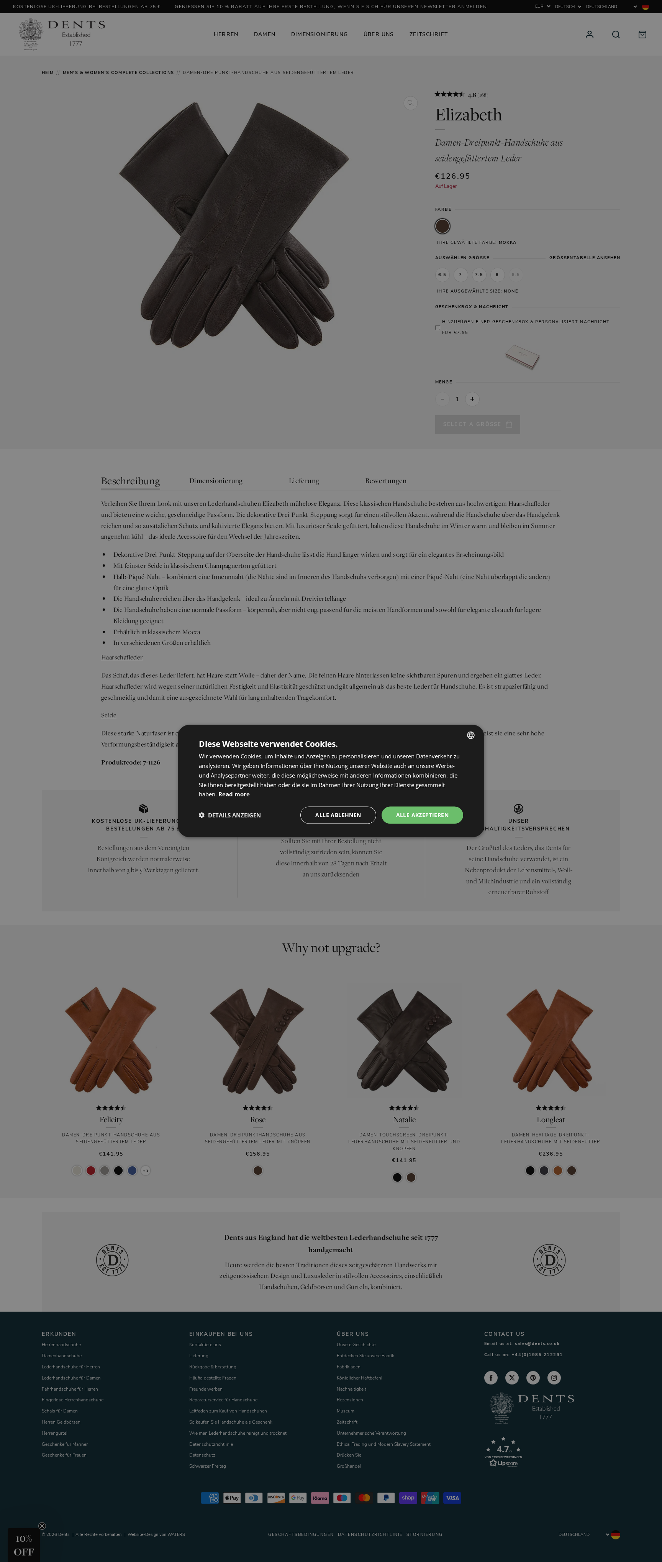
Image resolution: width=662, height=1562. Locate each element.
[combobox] (471, 735)
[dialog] (331, 781)
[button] (230, 815)
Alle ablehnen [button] (338, 815)
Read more (234, 794)
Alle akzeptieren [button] (422, 815)
